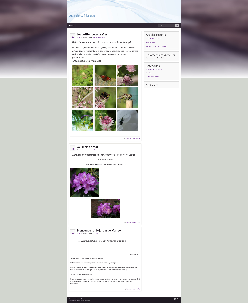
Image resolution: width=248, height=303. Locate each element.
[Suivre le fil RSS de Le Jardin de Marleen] (178, 298)
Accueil (71, 26)
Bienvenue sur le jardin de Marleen (99, 230)
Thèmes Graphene (85, 300)
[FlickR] (175, 298)
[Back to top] (243, 298)
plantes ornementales (98, 150)
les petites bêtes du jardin (98, 37)
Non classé (95, 233)
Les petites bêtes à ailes (92, 34)
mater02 (81, 37)
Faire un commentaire (133, 139)
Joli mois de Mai (87, 147)
